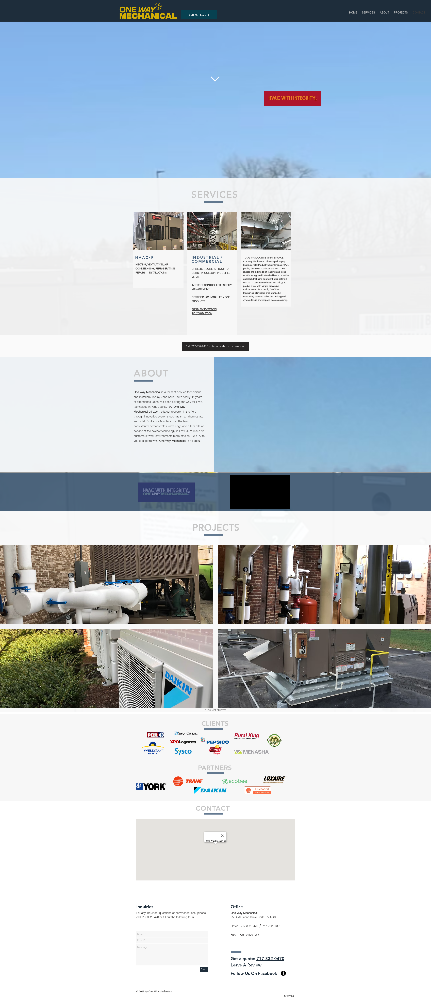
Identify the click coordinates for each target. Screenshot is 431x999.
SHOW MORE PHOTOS (215, 710)
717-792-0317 (271, 926)
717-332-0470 (150, 917)
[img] (106, 584)
